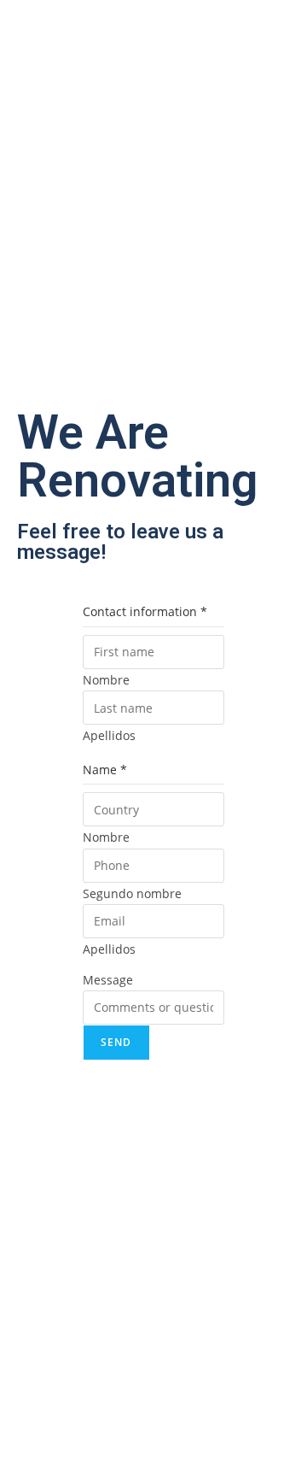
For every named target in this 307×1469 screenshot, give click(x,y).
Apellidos (109, 735)
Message (108, 980)
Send (116, 1042)
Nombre (106, 680)
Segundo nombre (132, 893)
